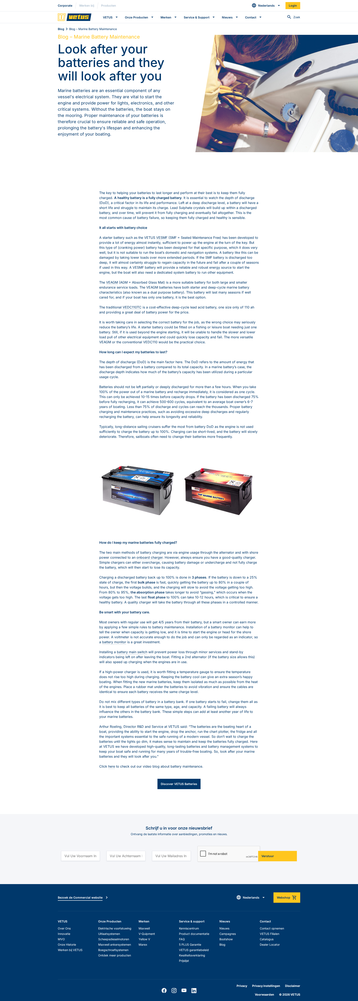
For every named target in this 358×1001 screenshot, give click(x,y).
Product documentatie (194, 933)
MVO (61, 939)
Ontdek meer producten (114, 955)
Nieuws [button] (227, 17)
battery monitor (114, 642)
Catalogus (266, 939)
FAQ (182, 939)
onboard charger (150, 557)
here (111, 766)
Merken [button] (166, 17)
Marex (143, 944)
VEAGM (112, 282)
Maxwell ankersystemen (114, 944)
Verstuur (267, 856)
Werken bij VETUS (70, 950)
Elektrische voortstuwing (114, 928)
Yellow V (144, 939)
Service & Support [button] (196, 17)
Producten (108, 5)
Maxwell (144, 928)
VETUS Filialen (269, 933)
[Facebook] (164, 990)
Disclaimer (292, 986)
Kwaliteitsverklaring (192, 955)
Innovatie (64, 933)
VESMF (161, 237)
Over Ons (64, 928)
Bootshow (226, 939)
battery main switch (132, 652)
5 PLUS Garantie (190, 944)
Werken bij (86, 5)
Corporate (65, 5)
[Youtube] (183, 990)
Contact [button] (250, 17)
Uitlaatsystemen (109, 933)
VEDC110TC (132, 307)
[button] (266, 5)
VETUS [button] (107, 17)
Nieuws (224, 928)
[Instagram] (174, 990)
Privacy (242, 986)
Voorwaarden (264, 994)
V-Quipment (147, 933)
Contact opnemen (272, 928)
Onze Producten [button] (136, 17)
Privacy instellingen (266, 986)
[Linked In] (193, 990)
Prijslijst (184, 960)
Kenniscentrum (189, 928)
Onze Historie (67, 944)
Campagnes (227, 933)
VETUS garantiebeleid (194, 950)
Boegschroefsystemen (113, 950)
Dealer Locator (270, 944)
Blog (61, 29)
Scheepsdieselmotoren (113, 939)
